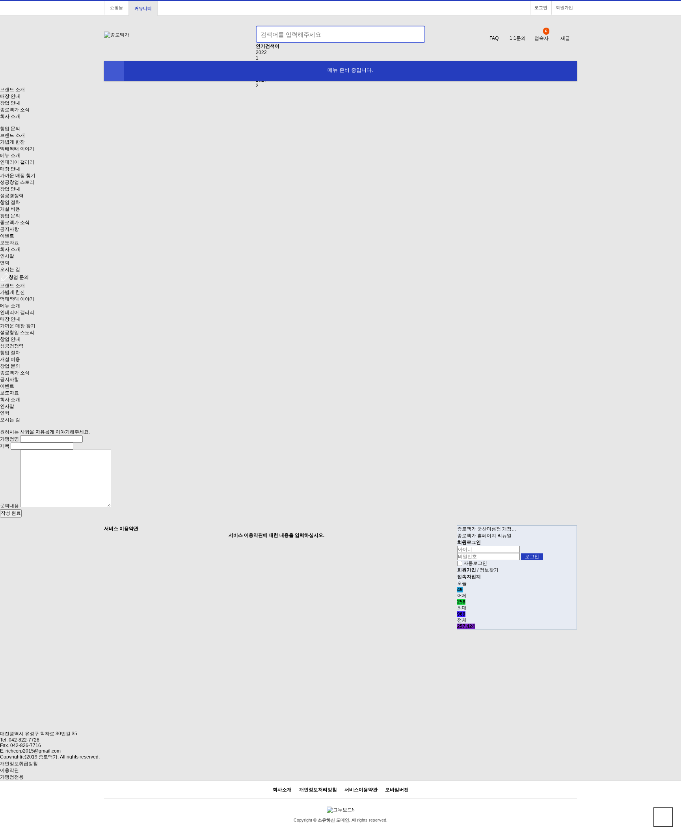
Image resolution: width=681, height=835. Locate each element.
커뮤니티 (143, 8)
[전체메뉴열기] (114, 71)
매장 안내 (10, 96)
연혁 (4, 262)
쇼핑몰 (116, 7)
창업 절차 (10, 202)
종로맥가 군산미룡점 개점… (486, 529)
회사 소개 (10, 116)
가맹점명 (9, 439)
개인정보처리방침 (318, 789)
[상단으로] (663, 817)
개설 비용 (10, 209)
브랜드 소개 (12, 89)
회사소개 (282, 789)
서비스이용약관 (361, 789)
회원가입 (564, 7)
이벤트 (7, 236)
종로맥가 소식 (15, 109)
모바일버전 (397, 789)
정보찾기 (489, 570)
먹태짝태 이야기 (17, 148)
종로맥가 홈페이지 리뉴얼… (486, 535)
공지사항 (9, 229)
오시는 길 (10, 269)
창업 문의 (10, 216)
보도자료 (9, 242)
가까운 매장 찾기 (17, 175)
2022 (261, 52)
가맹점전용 (12, 777)
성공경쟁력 (12, 195)
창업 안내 (10, 103)
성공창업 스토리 (17, 182)
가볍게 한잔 (12, 142)
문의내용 (9, 505)
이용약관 (9, 770)
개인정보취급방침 (19, 763)
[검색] (414, 34)
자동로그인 (475, 563)
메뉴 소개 (10, 155)
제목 (4, 446)
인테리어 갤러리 (17, 162)
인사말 (7, 256)
